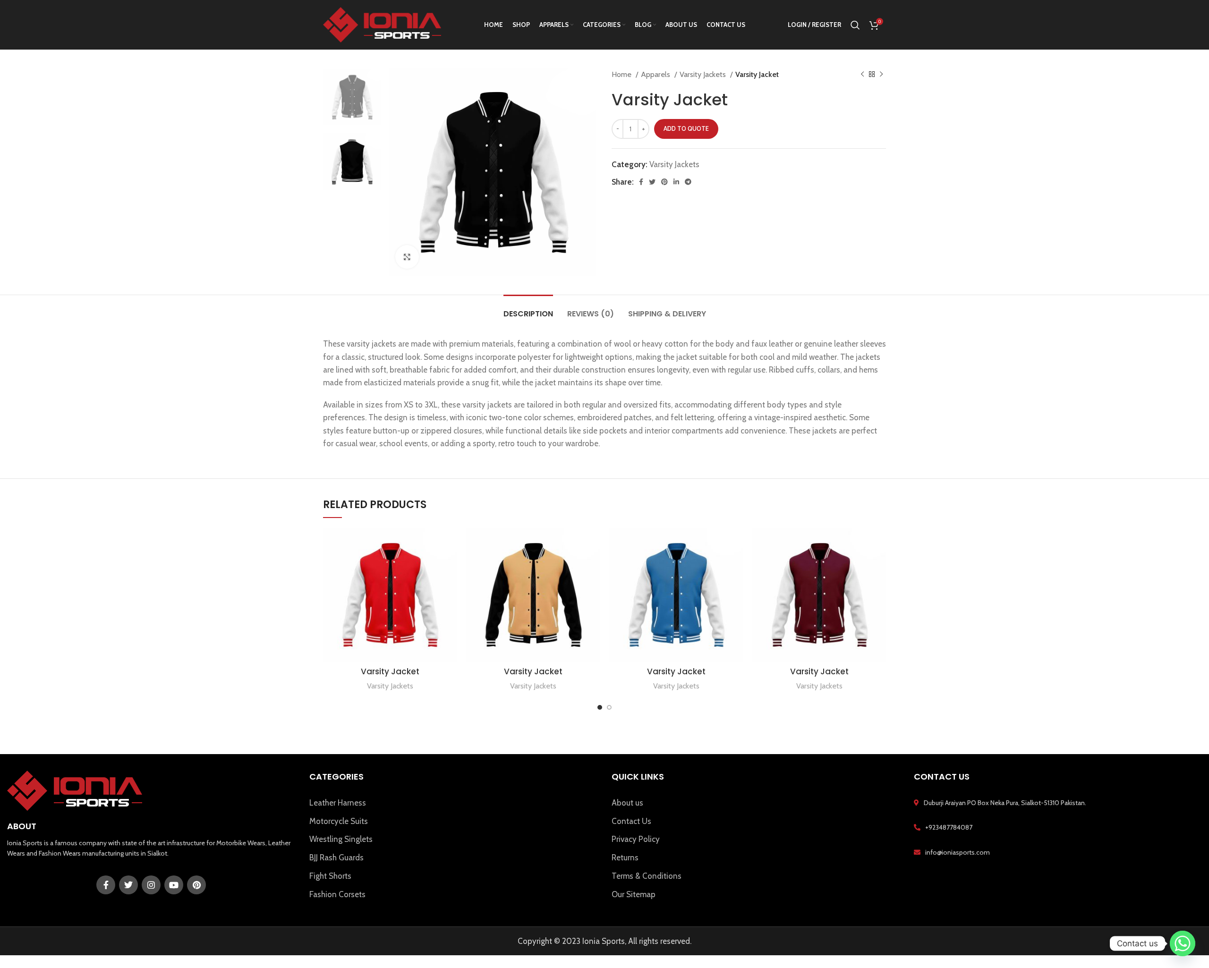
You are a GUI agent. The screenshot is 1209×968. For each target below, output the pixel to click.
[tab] (528, 309)
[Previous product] (862, 74)
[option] (352, 97)
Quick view (449, 543)
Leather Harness (337, 802)
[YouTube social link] (173, 884)
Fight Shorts (330, 876)
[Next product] (881, 74)
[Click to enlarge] (407, 257)
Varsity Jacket (390, 671)
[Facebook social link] (641, 182)
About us (627, 802)
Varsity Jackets (704, 74)
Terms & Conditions (646, 876)
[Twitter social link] (652, 182)
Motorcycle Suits (338, 821)
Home (622, 74)
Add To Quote (686, 128)
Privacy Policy (636, 839)
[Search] (855, 25)
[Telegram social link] (688, 182)
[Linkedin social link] (676, 182)
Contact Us (631, 821)
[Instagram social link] (151, 884)
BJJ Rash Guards (336, 857)
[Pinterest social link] (664, 182)
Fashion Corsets (337, 894)
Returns (625, 857)
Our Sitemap (634, 894)
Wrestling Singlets (341, 839)
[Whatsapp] (1182, 943)
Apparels (656, 74)
